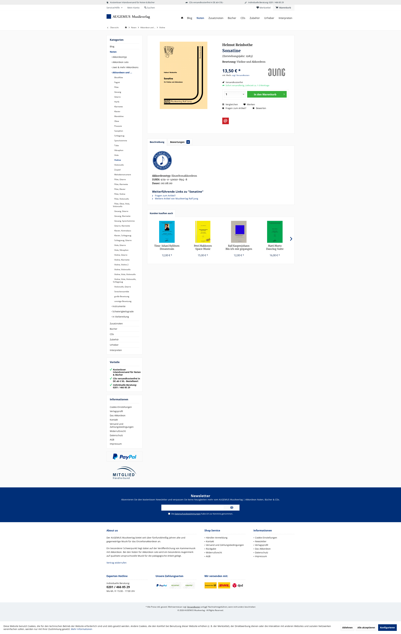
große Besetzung (121, 296)
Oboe (116, 121)
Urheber (114, 344)
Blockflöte (118, 77)
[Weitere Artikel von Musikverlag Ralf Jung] (276, 72)
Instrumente (118, 306)
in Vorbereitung (120, 316)
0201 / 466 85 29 (118, 587)
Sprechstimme (120, 140)
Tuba (116, 145)
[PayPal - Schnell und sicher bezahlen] (125, 457)
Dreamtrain (167, 247)
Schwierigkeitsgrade (123, 311)
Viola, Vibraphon (121, 250)
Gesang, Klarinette (122, 216)
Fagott (117, 82)
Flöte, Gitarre (120, 179)
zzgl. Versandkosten (240, 75)
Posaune (118, 126)
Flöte (116, 87)
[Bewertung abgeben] (243, 66)
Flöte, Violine (119, 194)
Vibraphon (118, 150)
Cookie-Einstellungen (121, 406)
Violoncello (119, 165)
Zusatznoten (116, 323)
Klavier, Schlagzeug (122, 235)
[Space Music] (203, 232)
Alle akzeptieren (366, 627)
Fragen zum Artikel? (235, 108)
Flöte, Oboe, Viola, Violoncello (121, 205)
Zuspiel (117, 169)
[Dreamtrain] (167, 232)
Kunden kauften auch (161, 213)
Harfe (116, 101)
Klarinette (118, 106)
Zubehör (114, 339)
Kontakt (114, 419)
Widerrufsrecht (118, 431)
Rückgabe (211, 548)
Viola (116, 155)
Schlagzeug (119, 135)
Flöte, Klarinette (121, 184)
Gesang (117, 92)
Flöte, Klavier (119, 189)
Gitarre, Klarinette (122, 225)
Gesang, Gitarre (121, 211)
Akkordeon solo (120, 62)
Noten (113, 51)
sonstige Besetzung (122, 301)
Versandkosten (193, 606)
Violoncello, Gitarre (122, 286)
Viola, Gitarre (120, 245)
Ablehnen (347, 627)
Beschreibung (157, 141)
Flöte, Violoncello (121, 198)
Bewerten (260, 108)
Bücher (113, 328)
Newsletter (260, 541)
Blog (112, 46)
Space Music (203, 247)
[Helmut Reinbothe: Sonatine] (221, 160)
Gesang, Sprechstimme (124, 221)
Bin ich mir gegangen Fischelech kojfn (239, 247)
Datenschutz (116, 435)
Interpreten (116, 350)
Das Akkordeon (117, 415)
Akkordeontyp (119, 56)
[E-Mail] (225, 121)
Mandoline (119, 116)
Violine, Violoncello (122, 269)
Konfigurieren (387, 627)
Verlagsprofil (116, 411)
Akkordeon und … (122, 72)
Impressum (116, 443)
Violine (117, 160)
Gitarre (117, 97)
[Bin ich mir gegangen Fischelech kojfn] (239, 232)
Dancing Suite (275, 247)
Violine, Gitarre (120, 255)
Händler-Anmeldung (216, 537)
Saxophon (118, 131)
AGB (112, 439)
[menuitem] (283, 8)
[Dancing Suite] (275, 232)
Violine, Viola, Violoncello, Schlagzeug (124, 280)
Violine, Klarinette (122, 259)
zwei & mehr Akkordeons (125, 67)
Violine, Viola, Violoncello (125, 274)
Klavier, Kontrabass (122, 230)
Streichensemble (121, 291)
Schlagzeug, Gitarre (123, 240)
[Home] (182, 18)
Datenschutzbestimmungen (188, 513)
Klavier (117, 111)
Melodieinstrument (122, 174)
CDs (112, 334)
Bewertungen (179, 141)
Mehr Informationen (81, 629)
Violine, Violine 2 (121, 264)
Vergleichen (231, 104)
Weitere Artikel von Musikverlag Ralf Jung (176, 198)
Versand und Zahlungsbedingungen (122, 425)
